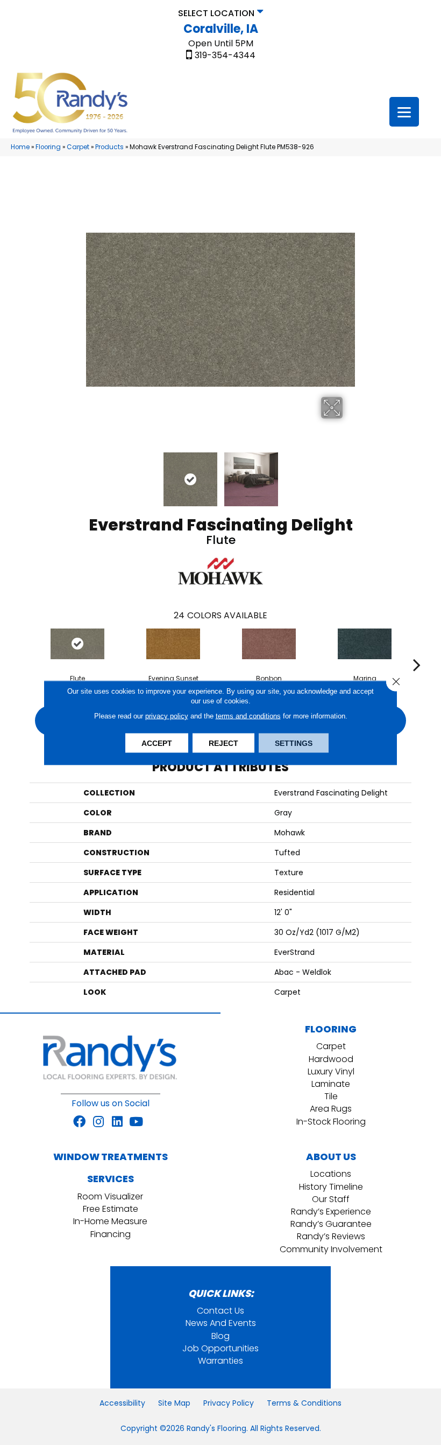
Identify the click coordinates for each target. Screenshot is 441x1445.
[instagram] (98, 1122)
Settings (293, 742)
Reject (223, 742)
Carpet (78, 147)
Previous (91, 474)
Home (20, 147)
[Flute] (77, 644)
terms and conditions (248, 715)
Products (109, 147)
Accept (156, 742)
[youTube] (136, 1122)
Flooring (48, 147)
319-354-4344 (225, 55)
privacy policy (166, 715)
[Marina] (364, 644)
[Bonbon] (269, 644)
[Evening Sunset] (173, 644)
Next (349, 474)
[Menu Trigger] (404, 112)
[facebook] (79, 1122)
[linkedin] (117, 1122)
